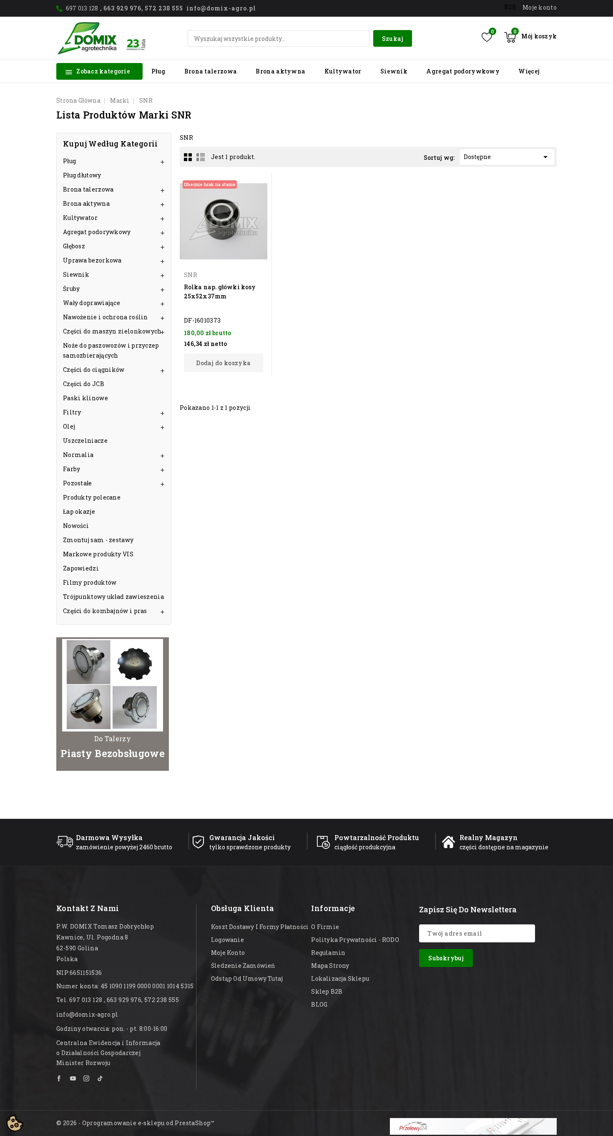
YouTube (73, 1078)
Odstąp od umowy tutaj (247, 978)
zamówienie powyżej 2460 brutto (124, 847)
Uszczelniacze (85, 440)
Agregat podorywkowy (463, 71)
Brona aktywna (280, 71)
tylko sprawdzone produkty (250, 847)
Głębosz (74, 246)
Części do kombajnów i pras (105, 611)
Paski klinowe (85, 398)
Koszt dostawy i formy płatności (260, 927)
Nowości (76, 526)
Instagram (86, 1078)
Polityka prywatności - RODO (355, 940)
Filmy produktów (90, 582)
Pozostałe (77, 483)
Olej (69, 426)
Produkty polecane (92, 497)
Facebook (59, 1078)
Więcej (529, 71)
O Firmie (325, 927)
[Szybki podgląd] (260, 184)
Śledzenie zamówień (243, 965)
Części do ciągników (94, 370)
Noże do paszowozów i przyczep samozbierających (111, 350)
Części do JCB (83, 384)
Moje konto (228, 953)
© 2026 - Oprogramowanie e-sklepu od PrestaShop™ (135, 1123)
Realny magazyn (489, 837)
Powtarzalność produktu (376, 837)
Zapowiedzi (81, 568)
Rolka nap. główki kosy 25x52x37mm (220, 291)
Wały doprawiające (91, 303)
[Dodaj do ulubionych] (260, 199)
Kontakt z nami (87, 908)
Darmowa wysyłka (109, 837)
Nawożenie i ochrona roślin (105, 317)
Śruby (71, 289)
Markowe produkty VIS (98, 554)
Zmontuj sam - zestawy (98, 540)
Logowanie (227, 940)
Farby (71, 469)
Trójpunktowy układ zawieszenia (113, 597)
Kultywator (343, 71)
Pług (158, 71)
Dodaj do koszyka (223, 363)
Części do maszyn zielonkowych (112, 331)
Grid (188, 157)
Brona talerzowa (210, 71)
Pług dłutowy (82, 175)
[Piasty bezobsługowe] (112, 704)
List (200, 157)
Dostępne (507, 157)
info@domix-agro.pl (87, 1014)
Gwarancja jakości (242, 837)
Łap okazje (79, 511)
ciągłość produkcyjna (364, 847)
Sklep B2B (326, 991)
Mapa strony (330, 965)
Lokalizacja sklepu (340, 978)
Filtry (72, 412)
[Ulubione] (487, 37)
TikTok (100, 1078)
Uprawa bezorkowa (92, 260)
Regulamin (328, 953)
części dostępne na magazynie (504, 847)
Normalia (78, 455)
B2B (510, 7)
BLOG (319, 1004)
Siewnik (393, 71)
